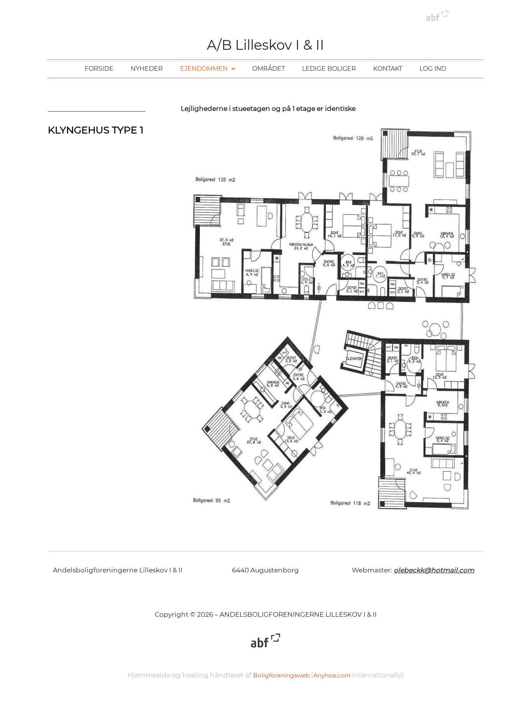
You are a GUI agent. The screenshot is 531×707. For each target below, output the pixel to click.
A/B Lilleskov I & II (265, 45)
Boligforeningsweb (281, 675)
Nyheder (147, 68)
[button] (207, 69)
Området (268, 68)
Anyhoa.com (332, 675)
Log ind (432, 68)
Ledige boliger (329, 68)
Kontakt (387, 68)
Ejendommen (204, 68)
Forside (99, 68)
